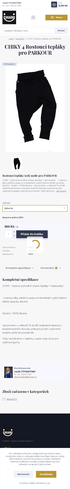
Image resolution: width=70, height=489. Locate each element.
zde (48, 483)
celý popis (61, 191)
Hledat (61, 30)
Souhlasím (46, 474)
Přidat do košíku (32, 234)
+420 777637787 (11, 3)
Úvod (11, 39)
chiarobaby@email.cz (25, 377)
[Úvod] (13, 17)
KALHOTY (20, 39)
